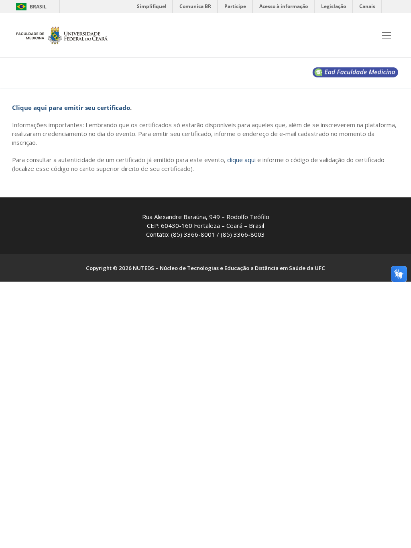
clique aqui (241, 160)
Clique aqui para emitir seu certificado (71, 108)
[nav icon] (386, 35)
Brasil (38, 6)
